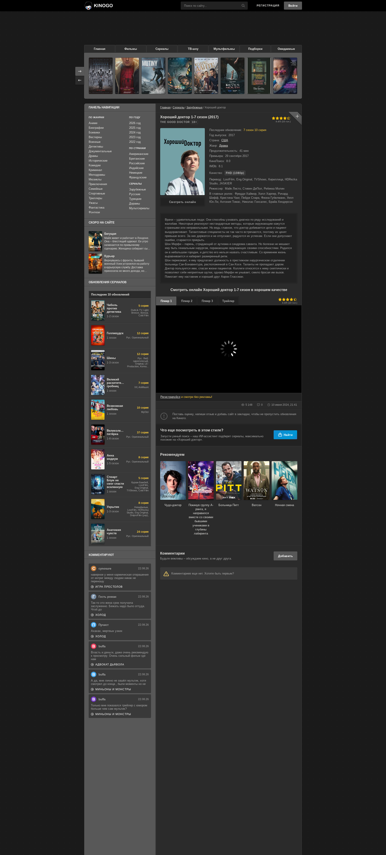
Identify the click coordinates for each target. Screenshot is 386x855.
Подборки (255, 49)
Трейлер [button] (228, 301)
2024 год (135, 132)
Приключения (98, 184)
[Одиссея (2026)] (101, 75)
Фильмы (130, 49)
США (224, 140)
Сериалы (161, 49)
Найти (288, 435)
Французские (138, 177)
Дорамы (134, 203)
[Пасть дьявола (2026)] (232, 75)
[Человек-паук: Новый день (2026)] (127, 75)
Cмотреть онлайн (182, 202)
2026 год (135, 123)
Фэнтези (94, 212)
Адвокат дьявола (109, 664)
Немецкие (135, 172)
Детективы (96, 146)
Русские (134, 194)
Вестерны (95, 137)
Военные (95, 142)
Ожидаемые (286, 49)
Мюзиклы (95, 179)
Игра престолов (109, 586)
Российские (137, 163)
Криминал (95, 170)
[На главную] (98, 5)
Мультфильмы (224, 49)
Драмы (93, 156)
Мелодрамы (97, 174)
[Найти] (243, 6)
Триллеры (95, 198)
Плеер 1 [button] (166, 301)
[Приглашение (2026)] (259, 75)
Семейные (96, 188)
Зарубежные (195, 107)
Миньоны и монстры (113, 689)
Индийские (136, 168)
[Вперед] (79, 71)
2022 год (135, 142)
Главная (99, 49)
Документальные (100, 151)
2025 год (135, 127)
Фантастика (96, 207)
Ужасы (93, 203)
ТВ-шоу (193, 49)
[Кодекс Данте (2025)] (206, 75)
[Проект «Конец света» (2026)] (180, 75)
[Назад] (79, 80)
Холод (100, 614)
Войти (293, 5)
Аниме (93, 123)
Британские (137, 158)
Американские (138, 154)
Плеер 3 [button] (207, 301)
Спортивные (97, 193)
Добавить (285, 556)
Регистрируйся (170, 397)
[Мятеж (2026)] (153, 75)
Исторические (98, 160)
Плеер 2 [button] (186, 301)
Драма (223, 145)
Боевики (94, 132)
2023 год (135, 137)
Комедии (95, 165)
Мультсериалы (139, 208)
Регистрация (268, 5)
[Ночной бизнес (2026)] (285, 75)
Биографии (96, 127)
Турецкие (135, 199)
